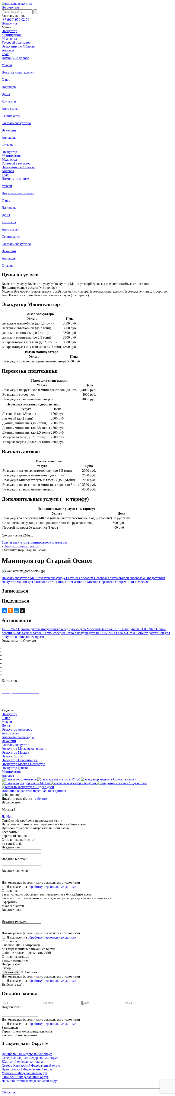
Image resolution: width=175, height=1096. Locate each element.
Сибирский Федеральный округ (27, 671)
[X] (22, 610)
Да (4, 816)
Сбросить (9, 1092)
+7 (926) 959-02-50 (15, 19)
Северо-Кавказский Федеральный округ (33, 659)
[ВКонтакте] (4, 610)
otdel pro (41, 798)
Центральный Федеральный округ (29, 648)
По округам (10, 7)
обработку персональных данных (52, 886)
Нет (9, 816)
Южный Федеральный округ (25, 655)
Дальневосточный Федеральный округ (32, 674)
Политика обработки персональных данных (34, 791)
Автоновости (11, 703)
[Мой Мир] (16, 610)
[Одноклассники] (10, 610)
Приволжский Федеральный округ (29, 663)
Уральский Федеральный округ (27, 667)
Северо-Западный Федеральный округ (32, 651)
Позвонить (10, 23)
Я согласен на (41, 886)
